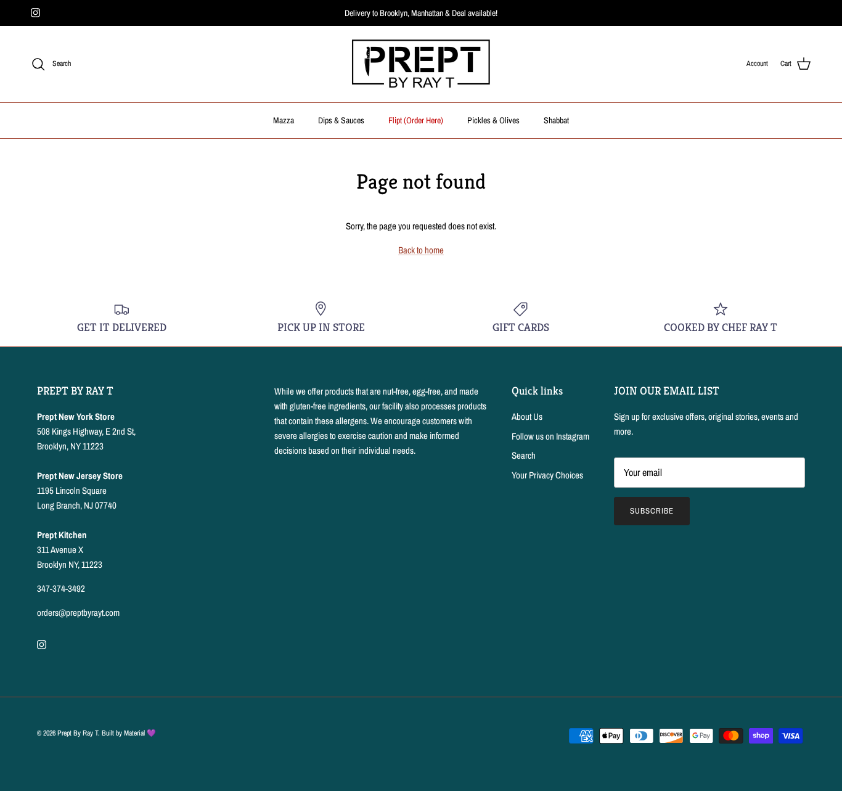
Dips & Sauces (341, 120)
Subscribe (652, 511)
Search (524, 455)
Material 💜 (140, 733)
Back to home (421, 250)
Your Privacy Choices (547, 475)
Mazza (283, 120)
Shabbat (556, 120)
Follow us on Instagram (550, 436)
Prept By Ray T (77, 733)
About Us (527, 416)
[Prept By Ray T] (421, 64)
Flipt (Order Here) (415, 120)
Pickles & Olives (493, 120)
